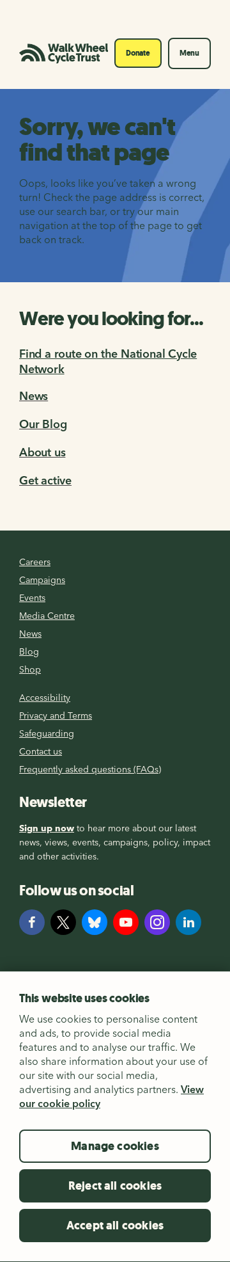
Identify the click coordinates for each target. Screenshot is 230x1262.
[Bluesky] (94, 922)
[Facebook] (32, 922)
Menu (189, 53)
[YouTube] (126, 922)
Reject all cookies (115, 1186)
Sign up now (46, 828)
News (33, 395)
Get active (45, 480)
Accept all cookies (115, 1225)
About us (42, 452)
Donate (138, 53)
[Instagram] (157, 922)
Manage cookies (115, 1146)
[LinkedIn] (188, 922)
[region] (115, 1116)
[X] (63, 922)
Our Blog (42, 424)
